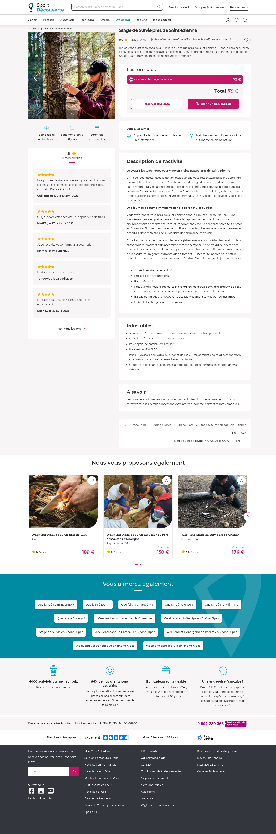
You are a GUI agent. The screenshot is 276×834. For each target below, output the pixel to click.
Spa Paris (90, 812)
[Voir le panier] (245, 20)
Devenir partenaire (209, 758)
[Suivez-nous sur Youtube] (50, 790)
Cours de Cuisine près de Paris (104, 805)
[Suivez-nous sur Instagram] (41, 790)
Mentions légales (152, 785)
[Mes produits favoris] (236, 20)
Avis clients (148, 791)
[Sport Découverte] (46, 7)
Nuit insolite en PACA (98, 785)
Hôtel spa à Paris (95, 791)
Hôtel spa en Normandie (100, 764)
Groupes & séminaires (209, 7)
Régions (141, 20)
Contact (146, 764)
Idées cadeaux (162, 20)
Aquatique (67, 20)
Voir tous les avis (69, 328)
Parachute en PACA (97, 771)
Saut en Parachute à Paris (101, 758)
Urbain (105, 20)
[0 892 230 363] (204, 724)
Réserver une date (157, 104)
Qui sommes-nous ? (154, 758)
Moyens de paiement (154, 778)
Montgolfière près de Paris (101, 778)
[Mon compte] (228, 20)
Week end (123, 20)
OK (74, 771)
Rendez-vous (239, 7)
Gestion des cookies (41, 798)
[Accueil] (125, 424)
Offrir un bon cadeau (216, 104)
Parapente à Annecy (97, 798)
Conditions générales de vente (161, 771)
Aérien (32, 20)
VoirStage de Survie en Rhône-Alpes (52, 28)
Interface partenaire (210, 764)
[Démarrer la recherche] (159, 7)
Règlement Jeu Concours (157, 805)
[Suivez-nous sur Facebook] (31, 790)
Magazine (147, 798)
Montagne (88, 20)
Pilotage (48, 20)
